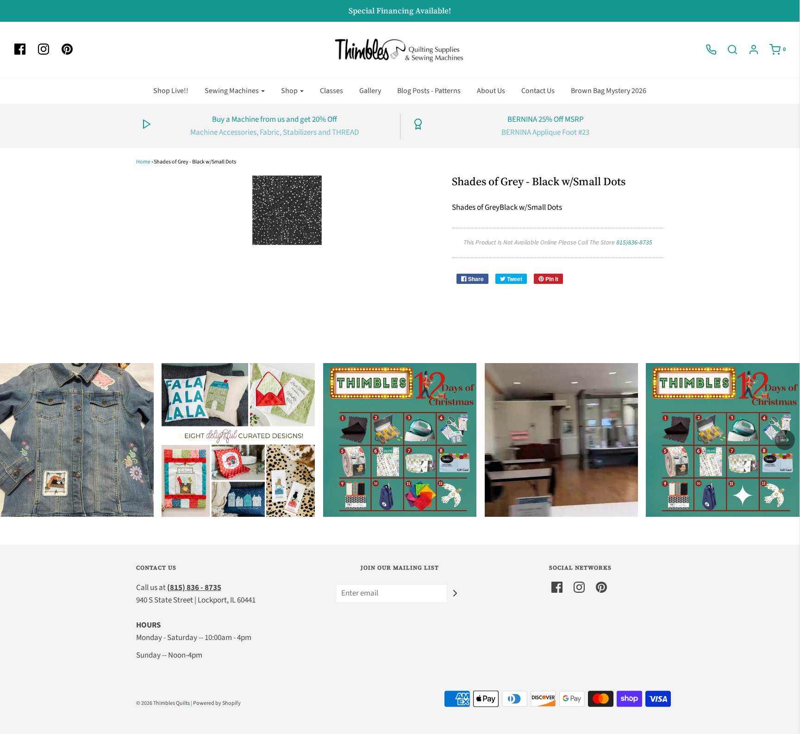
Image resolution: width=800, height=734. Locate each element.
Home (143, 162)
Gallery (370, 91)
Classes (331, 91)
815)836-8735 (634, 242)
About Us (491, 91)
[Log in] (749, 49)
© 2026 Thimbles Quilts (163, 703)
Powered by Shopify (217, 703)
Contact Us (538, 91)
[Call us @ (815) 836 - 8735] (706, 49)
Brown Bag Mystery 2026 (608, 91)
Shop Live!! (170, 91)
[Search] (728, 49)
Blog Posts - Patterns (429, 91)
